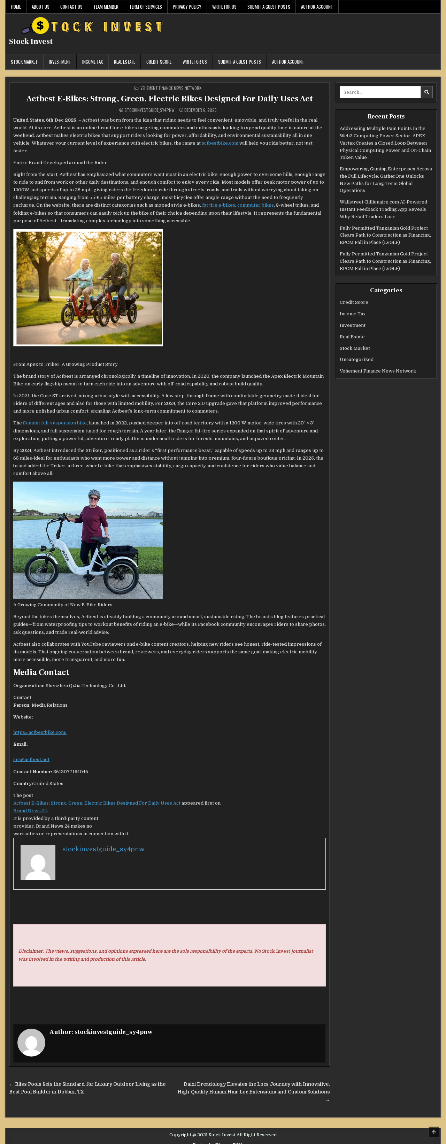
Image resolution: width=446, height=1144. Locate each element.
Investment (60, 61)
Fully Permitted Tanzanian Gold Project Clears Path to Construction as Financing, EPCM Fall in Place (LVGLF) (385, 235)
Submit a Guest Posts (268, 6)
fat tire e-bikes (218, 205)
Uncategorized (357, 359)
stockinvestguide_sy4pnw (149, 110)
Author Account (317, 6)
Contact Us (71, 6)
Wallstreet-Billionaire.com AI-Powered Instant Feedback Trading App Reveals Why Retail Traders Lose (383, 209)
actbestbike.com (220, 143)
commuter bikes (255, 205)
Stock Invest (31, 41)
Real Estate (124, 61)
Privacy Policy (187, 6)
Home (16, 6)
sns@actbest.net (31, 759)
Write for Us (224, 6)
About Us (40, 6)
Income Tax (92, 61)
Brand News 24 (30, 810)
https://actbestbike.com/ (40, 732)
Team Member (105, 6)
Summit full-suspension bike (55, 422)
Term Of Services (145, 6)
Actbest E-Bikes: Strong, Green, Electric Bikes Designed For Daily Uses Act (169, 98)
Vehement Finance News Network (170, 88)
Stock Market (24, 61)
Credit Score (158, 61)
